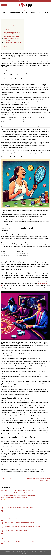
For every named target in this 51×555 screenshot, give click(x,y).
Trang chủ (7, 551)
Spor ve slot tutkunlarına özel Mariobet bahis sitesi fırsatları (14, 492)
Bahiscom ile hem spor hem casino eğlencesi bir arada (16, 538)
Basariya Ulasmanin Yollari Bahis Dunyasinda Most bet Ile (14, 497)
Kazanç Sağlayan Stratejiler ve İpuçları (12, 42)
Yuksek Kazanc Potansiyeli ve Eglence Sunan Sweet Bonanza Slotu (19, 541)
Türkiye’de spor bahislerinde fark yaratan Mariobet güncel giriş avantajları (18, 495)
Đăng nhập (39, 551)
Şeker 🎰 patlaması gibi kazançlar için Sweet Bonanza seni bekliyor (16, 499)
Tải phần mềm (33, 551)
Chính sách (19, 551)
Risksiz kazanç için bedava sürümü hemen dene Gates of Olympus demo (17, 490)
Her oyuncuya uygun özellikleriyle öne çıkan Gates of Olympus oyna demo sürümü (22, 526)
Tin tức (25, 10)
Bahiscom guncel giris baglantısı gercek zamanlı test (16, 530)
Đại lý (23, 551)
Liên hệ (44, 551)
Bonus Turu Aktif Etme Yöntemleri (11, 36)
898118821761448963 (9, 534)
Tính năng (13, 551)
